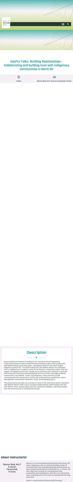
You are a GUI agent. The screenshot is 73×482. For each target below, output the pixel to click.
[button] (63, 24)
